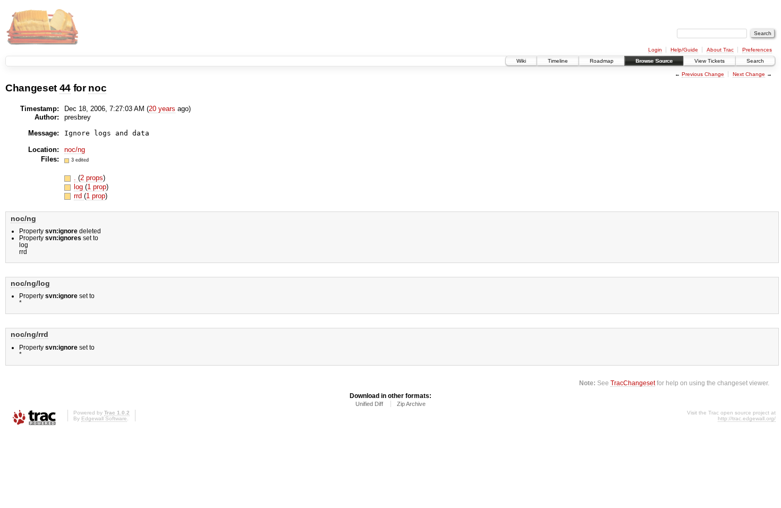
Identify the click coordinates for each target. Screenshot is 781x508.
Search (755, 61)
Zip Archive (411, 404)
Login (655, 50)
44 (65, 88)
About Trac (720, 50)
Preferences (757, 50)
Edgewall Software (104, 418)
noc (97, 88)
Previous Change (703, 74)
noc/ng (74, 150)
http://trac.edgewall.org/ (747, 418)
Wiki (521, 61)
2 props (91, 178)
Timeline (558, 61)
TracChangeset (632, 382)
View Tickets (709, 61)
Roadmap (602, 61)
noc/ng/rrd (29, 334)
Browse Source (654, 61)
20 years (162, 109)
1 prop (96, 187)
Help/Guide (684, 50)
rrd (79, 196)
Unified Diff (369, 404)
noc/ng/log (30, 283)
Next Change (749, 74)
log (79, 187)
